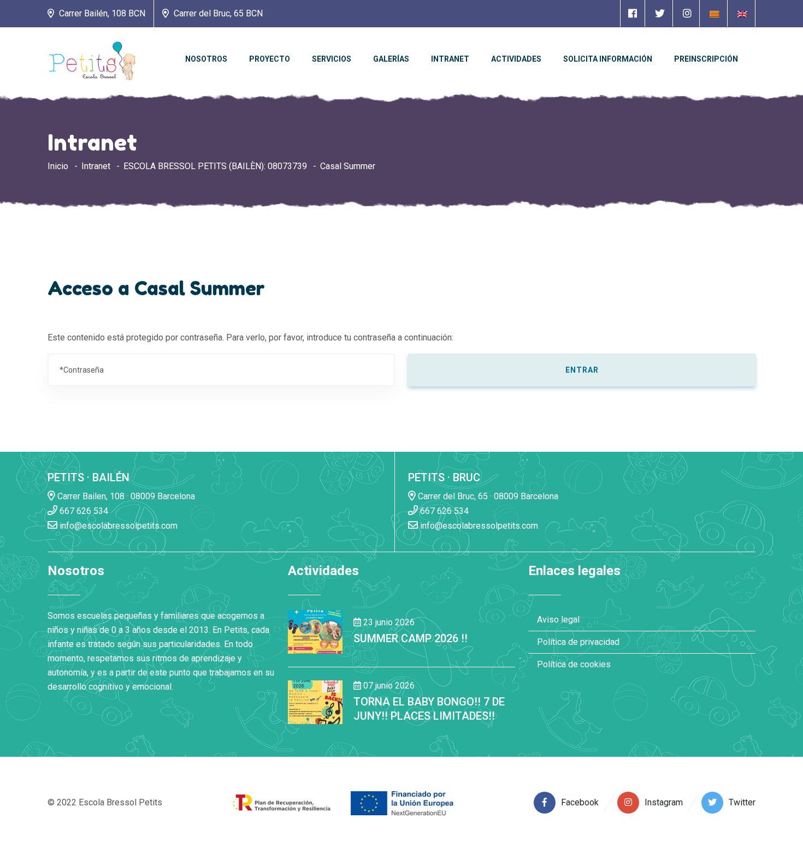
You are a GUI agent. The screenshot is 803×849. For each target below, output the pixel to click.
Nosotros (206, 59)
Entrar (582, 370)
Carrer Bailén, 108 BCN (101, 13)
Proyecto (269, 59)
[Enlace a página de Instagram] (687, 13)
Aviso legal (558, 619)
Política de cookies (574, 664)
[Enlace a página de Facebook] (632, 13)
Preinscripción (706, 59)
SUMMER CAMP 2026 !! (410, 638)
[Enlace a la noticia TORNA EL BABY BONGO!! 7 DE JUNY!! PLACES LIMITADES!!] (315, 701)
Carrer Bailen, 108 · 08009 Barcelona (125, 496)
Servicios (331, 59)
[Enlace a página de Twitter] (660, 13)
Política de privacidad (578, 642)
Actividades (516, 59)
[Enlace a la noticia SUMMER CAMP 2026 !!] (315, 631)
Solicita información (607, 59)
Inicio (58, 166)
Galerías (391, 59)
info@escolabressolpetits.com (117, 526)
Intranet (450, 59)
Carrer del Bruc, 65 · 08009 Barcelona (487, 496)
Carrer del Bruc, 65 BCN (217, 13)
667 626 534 (82, 511)
